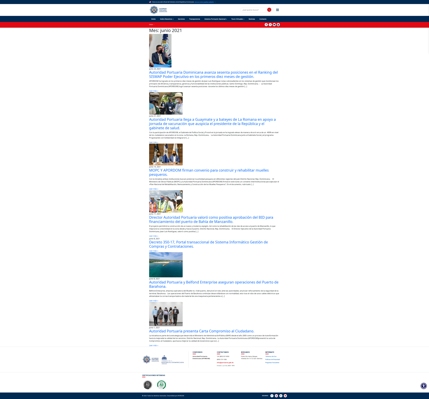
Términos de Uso (271, 356)
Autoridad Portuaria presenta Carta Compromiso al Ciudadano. (201, 331)
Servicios (181, 19)
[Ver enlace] (158, 9)
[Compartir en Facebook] (266, 24)
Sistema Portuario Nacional (215, 19)
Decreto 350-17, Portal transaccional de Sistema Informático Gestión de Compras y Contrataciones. (208, 244)
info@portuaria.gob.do (225, 362)
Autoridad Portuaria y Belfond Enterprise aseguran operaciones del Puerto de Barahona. (214, 284)
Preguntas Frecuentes (272, 362)
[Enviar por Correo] (274, 24)
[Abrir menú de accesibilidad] (424, 386)
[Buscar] (269, 10)
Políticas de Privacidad (272, 359)
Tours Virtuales (237, 19)
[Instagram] (276, 395)
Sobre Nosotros (166, 19)
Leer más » (153, 91)
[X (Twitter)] (280, 395)
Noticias (252, 19)
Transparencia (194, 19)
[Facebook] (271, 395)
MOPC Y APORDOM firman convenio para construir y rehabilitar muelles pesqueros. (209, 172)
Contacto (262, 19)
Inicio (153, 19)
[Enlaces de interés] (277, 9)
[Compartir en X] (270, 24)
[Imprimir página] (278, 24)
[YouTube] (285, 395)
